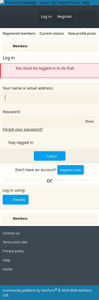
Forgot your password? (23, 129)
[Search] (91, 16)
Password (11, 111)
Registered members (19, 33)
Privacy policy (13, 251)
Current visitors (52, 33)
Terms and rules (15, 242)
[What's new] (82, 16)
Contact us (11, 233)
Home (7, 269)
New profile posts (82, 33)
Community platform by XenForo (47, 292)
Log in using (14, 190)
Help (6, 260)
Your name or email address (28, 88)
